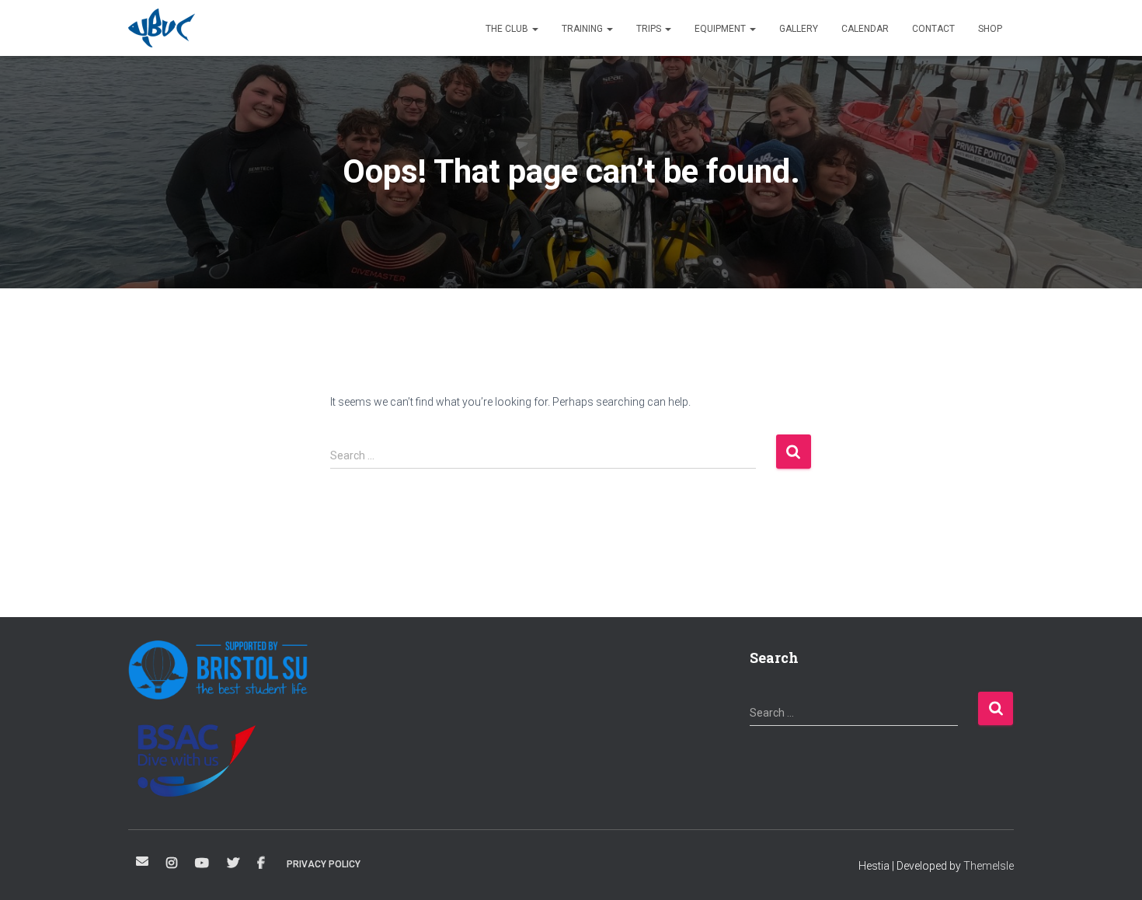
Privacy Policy (323, 864)
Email (142, 861)
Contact (933, 28)
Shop (990, 28)
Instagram (171, 863)
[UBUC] (162, 28)
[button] (534, 28)
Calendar (865, 28)
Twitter (233, 863)
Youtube (202, 863)
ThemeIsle (988, 866)
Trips (649, 28)
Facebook (261, 863)
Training (583, 28)
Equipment (721, 28)
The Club (508, 28)
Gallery (798, 28)
